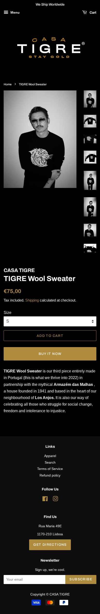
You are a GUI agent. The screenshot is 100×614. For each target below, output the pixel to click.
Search (50, 462)
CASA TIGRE (60, 594)
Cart (92, 12)
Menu (14, 12)
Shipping (32, 300)
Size (7, 313)
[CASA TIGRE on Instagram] (55, 500)
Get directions (50, 544)
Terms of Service (50, 469)
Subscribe (80, 579)
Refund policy (50, 475)
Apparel (50, 456)
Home (8, 84)
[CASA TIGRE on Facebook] (45, 500)
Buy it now (50, 354)
